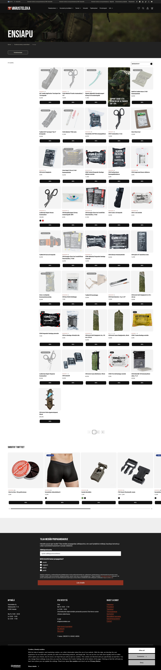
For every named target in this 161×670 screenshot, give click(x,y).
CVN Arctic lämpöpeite (45, 172)
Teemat (77, 8)
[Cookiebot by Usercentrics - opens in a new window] (16, 666)
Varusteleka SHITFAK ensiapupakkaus (95, 134)
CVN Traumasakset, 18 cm (115, 134)
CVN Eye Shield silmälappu (69, 297)
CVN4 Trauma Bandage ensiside (140, 335)
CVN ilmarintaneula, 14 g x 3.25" (117, 297)
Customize (140, 656)
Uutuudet (85, 8)
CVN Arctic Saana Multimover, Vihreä (95, 374)
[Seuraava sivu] (103, 432)
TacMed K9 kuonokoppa (91, 295)
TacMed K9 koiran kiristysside (47, 254)
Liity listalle (80, 583)
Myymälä (112, 1)
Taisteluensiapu (18, 52)
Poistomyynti (103, 8)
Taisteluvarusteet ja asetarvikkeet (21, 44)
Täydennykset (93, 8)
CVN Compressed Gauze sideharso (140, 172)
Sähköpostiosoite (46, 550)
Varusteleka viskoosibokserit (52, 492)
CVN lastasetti (66, 375)
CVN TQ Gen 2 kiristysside (115, 212)
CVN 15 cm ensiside (136, 212)
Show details (32, 666)
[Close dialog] (156, 614)
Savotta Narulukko (86, 492)
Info (110, 8)
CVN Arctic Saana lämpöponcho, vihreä (118, 335)
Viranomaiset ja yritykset (121, 1)
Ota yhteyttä (60, 629)
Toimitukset (110, 609)
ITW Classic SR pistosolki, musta (126, 492)
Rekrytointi (60, 631)
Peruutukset (110, 607)
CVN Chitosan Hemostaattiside (116, 254)
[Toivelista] (139, 8)
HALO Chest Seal (135, 132)
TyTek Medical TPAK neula (69, 132)
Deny (141, 662)
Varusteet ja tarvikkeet (66, 8)
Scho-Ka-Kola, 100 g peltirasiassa (17, 492)
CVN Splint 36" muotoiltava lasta (140, 254)
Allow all (142, 650)
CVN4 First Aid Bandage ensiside (117, 374)
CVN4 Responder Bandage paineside (49, 333)
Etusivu (9, 44)
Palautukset (110, 604)
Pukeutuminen (52, 8)
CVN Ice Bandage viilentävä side (70, 335)
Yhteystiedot (131, 1)
